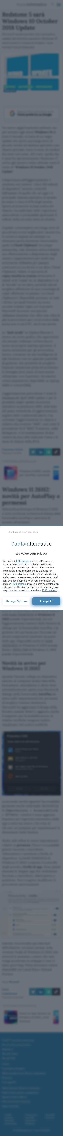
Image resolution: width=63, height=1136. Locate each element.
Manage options (16, 601)
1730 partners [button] (23, 560)
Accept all (46, 601)
